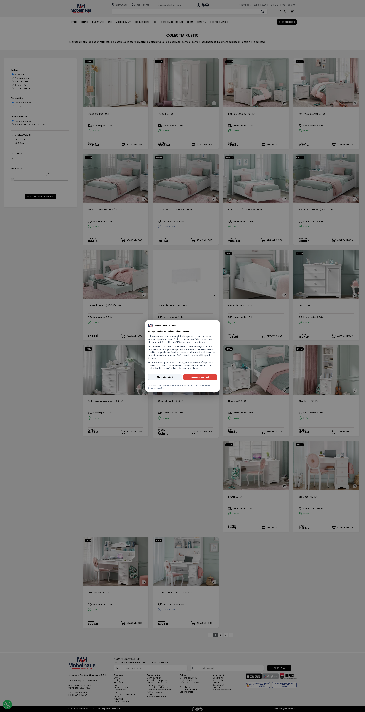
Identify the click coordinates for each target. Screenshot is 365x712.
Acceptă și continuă (200, 377)
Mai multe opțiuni (165, 377)
